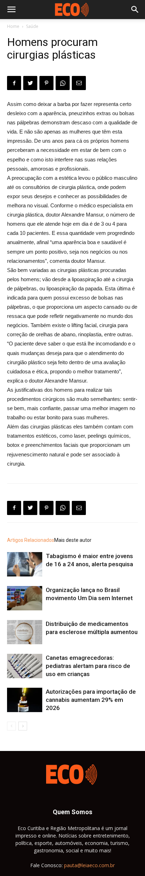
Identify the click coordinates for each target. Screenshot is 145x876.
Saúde (32, 26)
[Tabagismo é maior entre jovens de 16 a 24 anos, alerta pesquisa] (24, 564)
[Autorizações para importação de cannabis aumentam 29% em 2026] (24, 700)
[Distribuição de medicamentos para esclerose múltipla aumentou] (24, 632)
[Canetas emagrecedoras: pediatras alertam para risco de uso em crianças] (24, 666)
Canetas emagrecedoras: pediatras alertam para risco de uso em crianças (88, 665)
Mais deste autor (73, 540)
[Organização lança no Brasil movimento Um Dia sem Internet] (24, 598)
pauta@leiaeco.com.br (89, 865)
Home (13, 26)
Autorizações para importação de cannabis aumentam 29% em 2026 (91, 699)
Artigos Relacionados (30, 540)
